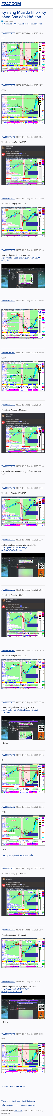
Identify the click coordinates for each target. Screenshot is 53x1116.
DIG (15, 24)
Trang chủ (5, 1101)
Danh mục (16, 1101)
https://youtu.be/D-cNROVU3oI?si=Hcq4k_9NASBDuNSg (15, 990)
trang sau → (19, 1086)
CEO (3, 24)
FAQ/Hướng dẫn (28, 1101)
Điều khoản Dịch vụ (9, 1105)
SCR (40, 24)
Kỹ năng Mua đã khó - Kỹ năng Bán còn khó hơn (23, 14)
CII (11, 24)
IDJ (31, 24)
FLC (19, 24)
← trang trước (7, 1086)
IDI (28, 24)
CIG (7, 24)
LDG (36, 24)
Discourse (18, 1110)
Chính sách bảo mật (28, 1105)
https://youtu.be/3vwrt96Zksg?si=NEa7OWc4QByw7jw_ (14, 548)
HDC (23, 24)
